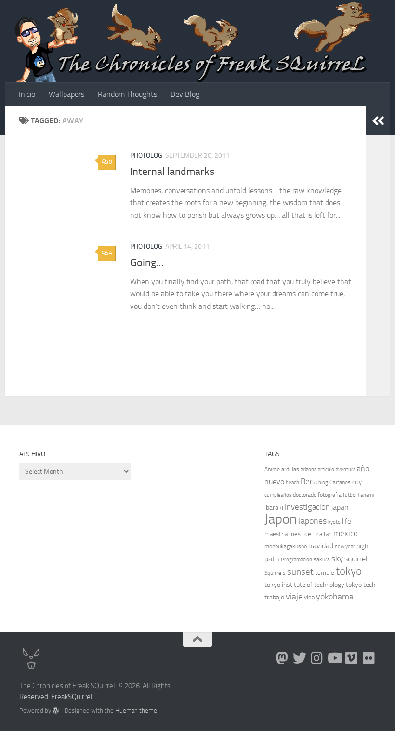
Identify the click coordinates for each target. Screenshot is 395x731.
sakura (322, 559)
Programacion (296, 560)
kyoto (334, 522)
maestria (276, 534)
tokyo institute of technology (304, 585)
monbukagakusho (285, 546)
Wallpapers (66, 94)
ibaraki (273, 508)
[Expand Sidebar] (378, 120)
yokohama (335, 596)
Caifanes (340, 482)
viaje (294, 596)
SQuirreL (81, 696)
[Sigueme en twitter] (299, 658)
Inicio (27, 94)
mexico (345, 533)
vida (309, 597)
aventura (346, 469)
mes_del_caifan (310, 534)
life (346, 521)
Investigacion (307, 507)
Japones (312, 521)
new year (345, 547)
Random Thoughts (127, 94)
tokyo (349, 571)
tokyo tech (360, 585)
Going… (147, 262)
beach (292, 482)
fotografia (330, 495)
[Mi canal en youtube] (334, 658)
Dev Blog (185, 94)
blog (323, 482)
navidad (320, 545)
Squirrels (275, 573)
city (357, 482)
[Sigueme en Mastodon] (282, 658)
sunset (300, 571)
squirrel (356, 558)
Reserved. (34, 696)
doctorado (304, 495)
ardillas (290, 469)
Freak (59, 696)
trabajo (274, 597)
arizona (308, 469)
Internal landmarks (172, 171)
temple (324, 572)
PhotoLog (146, 155)
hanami (366, 495)
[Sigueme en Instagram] (317, 658)
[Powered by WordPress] (56, 710)
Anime (272, 469)
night (363, 546)
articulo (326, 469)
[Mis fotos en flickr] (369, 658)
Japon (280, 519)
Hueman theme (136, 710)
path (271, 558)
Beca (309, 481)
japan (340, 507)
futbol (349, 495)
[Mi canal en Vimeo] (351, 658)
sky (337, 558)
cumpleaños (277, 495)
